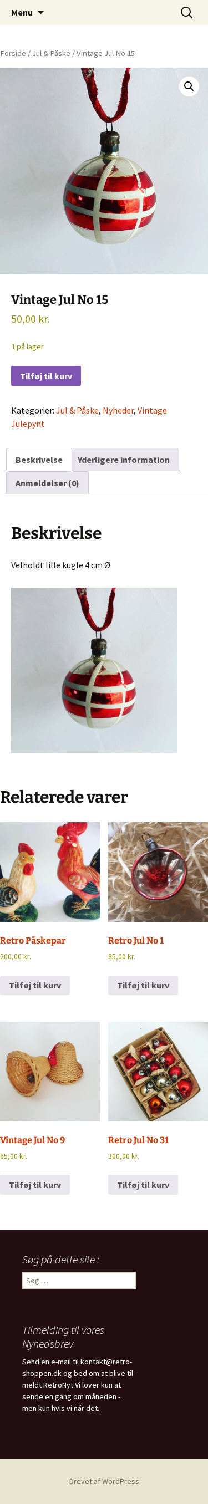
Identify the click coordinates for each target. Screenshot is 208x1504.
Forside (13, 53)
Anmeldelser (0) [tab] (47, 482)
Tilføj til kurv (46, 375)
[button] (189, 86)
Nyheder (118, 410)
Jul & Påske (51, 53)
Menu (22, 12)
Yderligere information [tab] (124, 459)
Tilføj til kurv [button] (35, 985)
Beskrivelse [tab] (39, 459)
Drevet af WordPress (104, 1481)
